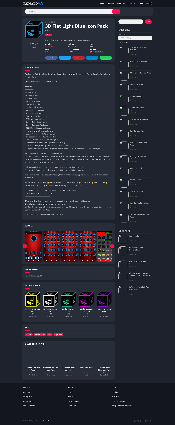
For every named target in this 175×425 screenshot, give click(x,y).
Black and (71, 397)
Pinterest (80, 58)
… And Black (72, 406)
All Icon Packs (40, 334)
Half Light (115, 397)
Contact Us (27, 392)
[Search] (116, 11)
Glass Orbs (71, 392)
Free (49, 334)
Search (148, 22)
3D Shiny (115, 392)
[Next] (112, 246)
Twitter (65, 58)
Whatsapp (107, 58)
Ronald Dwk (49, 46)
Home (102, 3)
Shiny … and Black (118, 401)
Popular (111, 3)
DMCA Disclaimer (29, 406)
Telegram (93, 58)
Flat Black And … (73, 401)
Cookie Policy (28, 401)
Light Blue (58, 334)
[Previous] (24, 246)
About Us (26, 388)
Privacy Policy (28, 397)
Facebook (53, 58)
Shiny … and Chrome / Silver (122, 406)
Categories (121, 3)
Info (141, 3)
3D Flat (53, 22)
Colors (132, 3)
